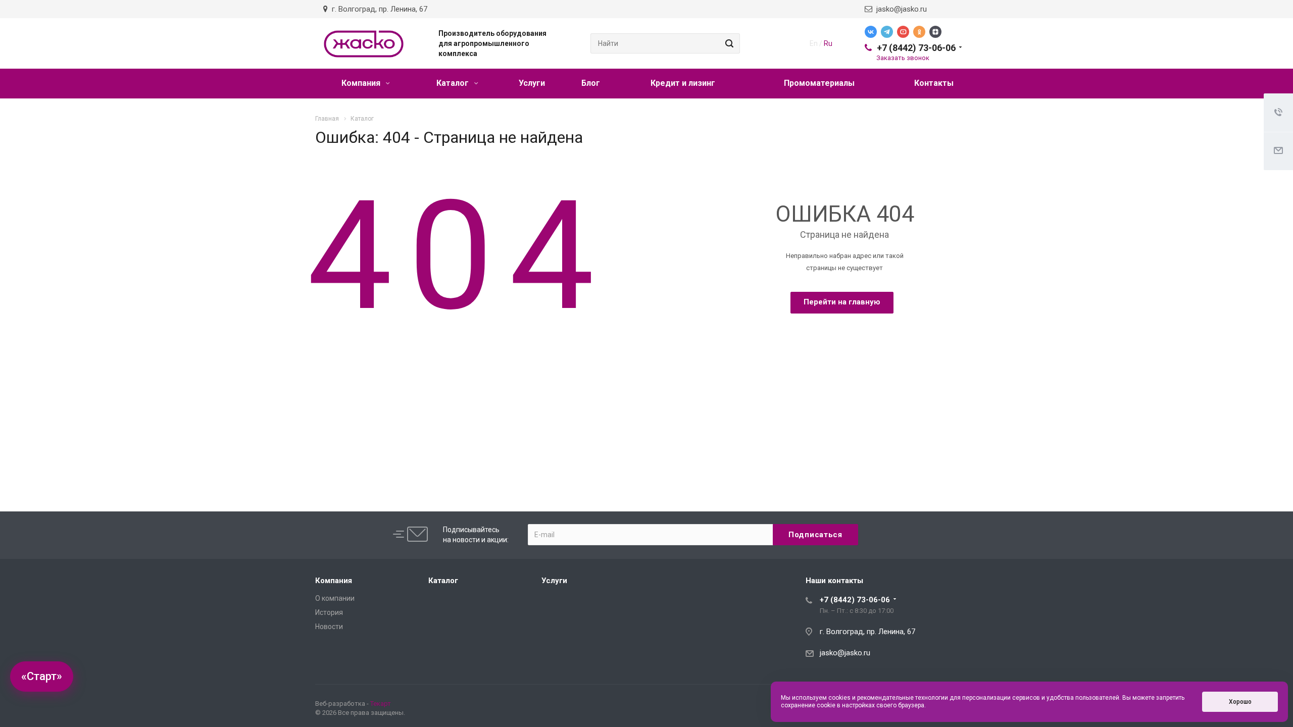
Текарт (380, 703)
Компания (361, 83)
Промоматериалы (819, 83)
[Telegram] (887, 32)
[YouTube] (903, 32)
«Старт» (41, 676)
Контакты (934, 83)
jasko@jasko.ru (899, 9)
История (329, 612)
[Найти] (728, 43)
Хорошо (1240, 701)
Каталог (453, 83)
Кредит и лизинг (683, 83)
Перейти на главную (842, 301)
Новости (329, 626)
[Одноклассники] (919, 32)
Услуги (532, 83)
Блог (590, 83)
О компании (335, 598)
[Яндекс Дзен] (935, 32)
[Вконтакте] (871, 32)
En (814, 43)
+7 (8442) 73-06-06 (916, 47)
